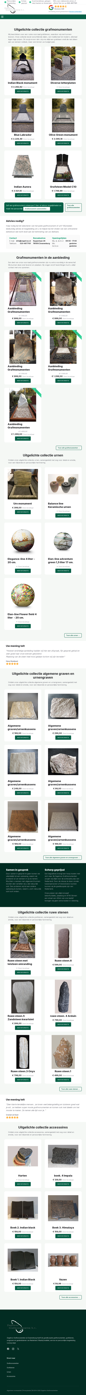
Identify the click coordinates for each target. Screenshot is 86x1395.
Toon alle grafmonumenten (73, 207)
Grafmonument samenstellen (36, 209)
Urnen (9, 1372)
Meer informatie (23, 91)
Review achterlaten (75, 11)
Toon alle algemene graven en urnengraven (62, 857)
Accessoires (11, 1376)
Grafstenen (10, 1367)
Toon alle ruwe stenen (70, 1089)
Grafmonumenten (13, 1363)
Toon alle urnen (73, 635)
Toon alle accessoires (70, 1297)
